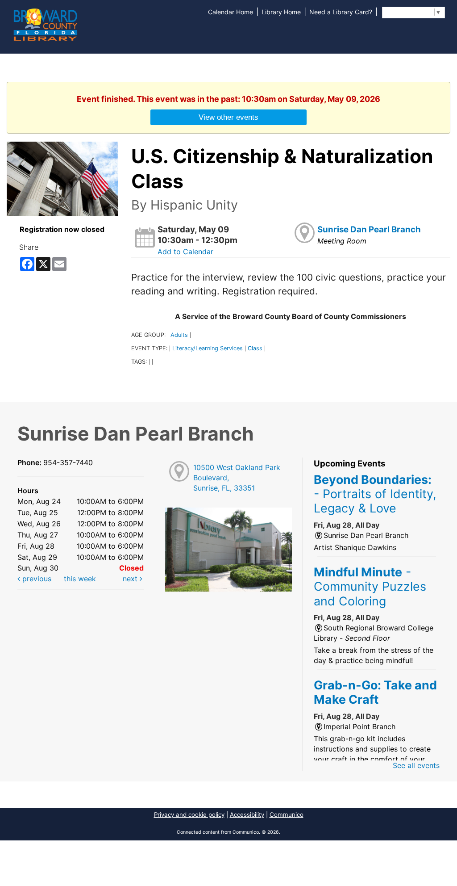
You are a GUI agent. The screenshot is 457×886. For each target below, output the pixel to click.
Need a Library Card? (340, 12)
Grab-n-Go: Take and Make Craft (375, 692)
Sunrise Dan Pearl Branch (369, 229)
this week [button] (80, 578)
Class (255, 348)
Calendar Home (230, 12)
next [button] (131, 578)
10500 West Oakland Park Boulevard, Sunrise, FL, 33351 (236, 477)
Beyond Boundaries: (375, 494)
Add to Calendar (185, 251)
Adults (179, 335)
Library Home (281, 12)
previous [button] (35, 578)
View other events (228, 117)
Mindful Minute (370, 586)
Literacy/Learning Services (207, 348)
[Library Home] (45, 23)
